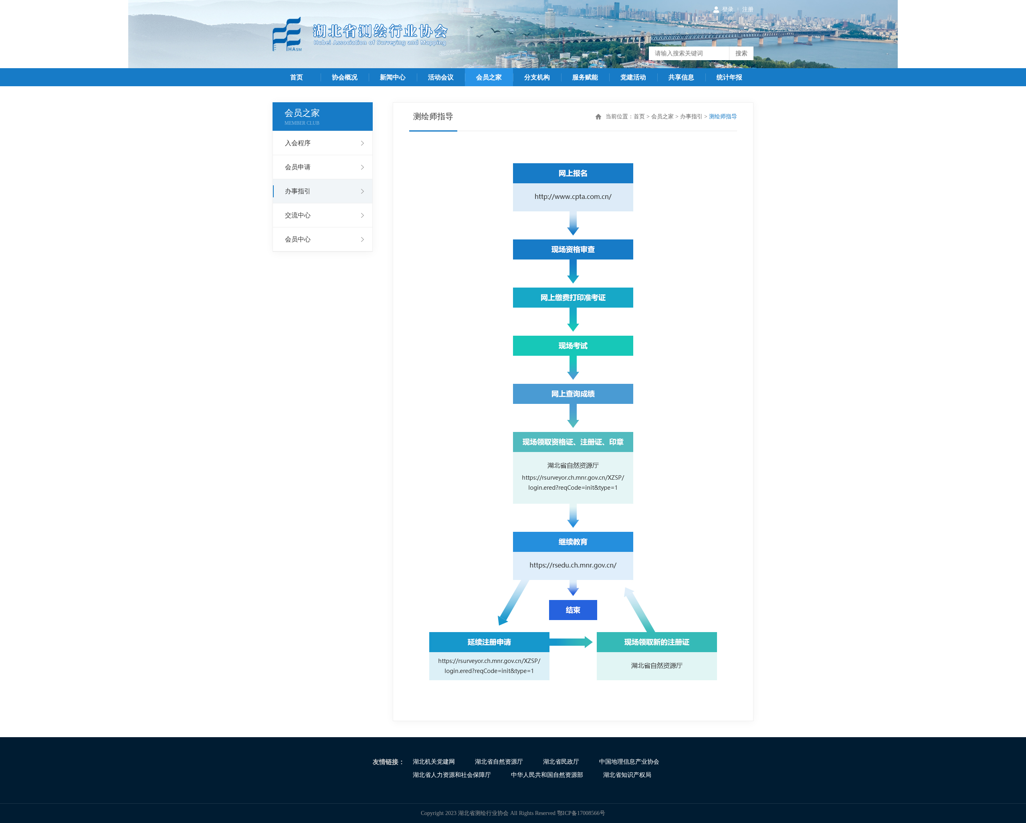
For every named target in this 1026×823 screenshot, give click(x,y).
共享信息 (681, 77)
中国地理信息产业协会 (629, 761)
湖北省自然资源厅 (499, 761)
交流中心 (298, 215)
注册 (747, 9)
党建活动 (633, 77)
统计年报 (729, 77)
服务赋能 (585, 77)
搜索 (741, 53)
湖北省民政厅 (561, 761)
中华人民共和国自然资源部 (547, 775)
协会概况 (344, 77)
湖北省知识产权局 (627, 775)
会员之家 (489, 77)
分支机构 (537, 77)
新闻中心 (393, 77)
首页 (296, 77)
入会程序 (298, 143)
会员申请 (298, 167)
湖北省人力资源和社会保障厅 (452, 775)
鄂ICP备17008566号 (581, 813)
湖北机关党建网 (434, 761)
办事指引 (298, 191)
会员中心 (298, 239)
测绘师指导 (723, 117)
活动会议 (441, 77)
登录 (727, 9)
